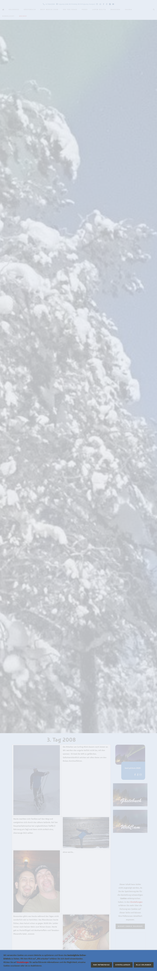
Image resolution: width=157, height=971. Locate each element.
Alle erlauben (143, 965)
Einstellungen (23, 962)
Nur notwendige (101, 965)
